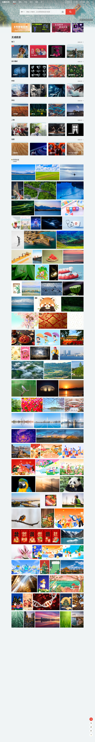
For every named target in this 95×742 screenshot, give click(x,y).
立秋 (33, 16)
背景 (68, 16)
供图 (88, 2)
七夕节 (37, 16)
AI (57, 16)
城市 (64, 16)
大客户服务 (82, 2)
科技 (46, 16)
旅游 (50, 16)
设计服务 (75, 2)
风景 (54, 16)
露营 (42, 16)
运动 (60, 16)
